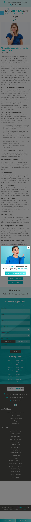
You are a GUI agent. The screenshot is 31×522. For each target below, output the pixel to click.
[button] (2, 13)
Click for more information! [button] (15, 273)
